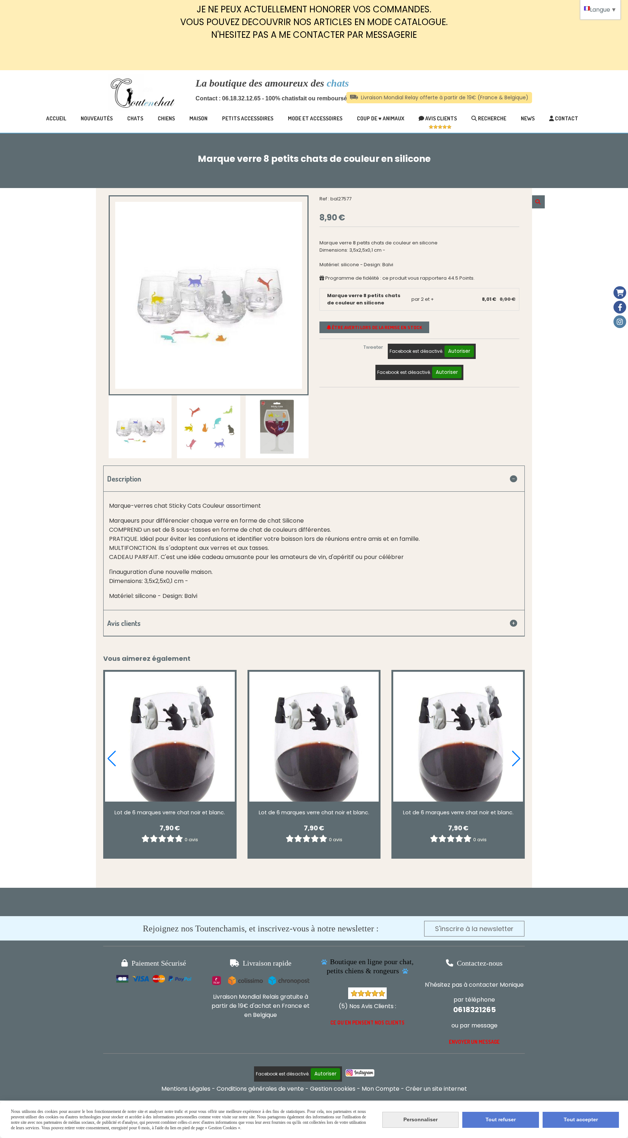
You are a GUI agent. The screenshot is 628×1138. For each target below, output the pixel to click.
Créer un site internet (436, 1089)
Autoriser (459, 351)
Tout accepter (581, 1119)
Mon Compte (380, 1089)
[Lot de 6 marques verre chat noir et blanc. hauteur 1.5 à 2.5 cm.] (170, 737)
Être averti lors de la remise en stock (376, 327)
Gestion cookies (332, 1089)
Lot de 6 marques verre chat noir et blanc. (169, 812)
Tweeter (373, 347)
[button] (112, 759)
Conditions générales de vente (260, 1089)
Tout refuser (501, 1119)
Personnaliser (420, 1119)
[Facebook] (619, 307)
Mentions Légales (185, 1089)
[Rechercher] (538, 201)
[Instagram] (619, 321)
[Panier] (619, 292)
